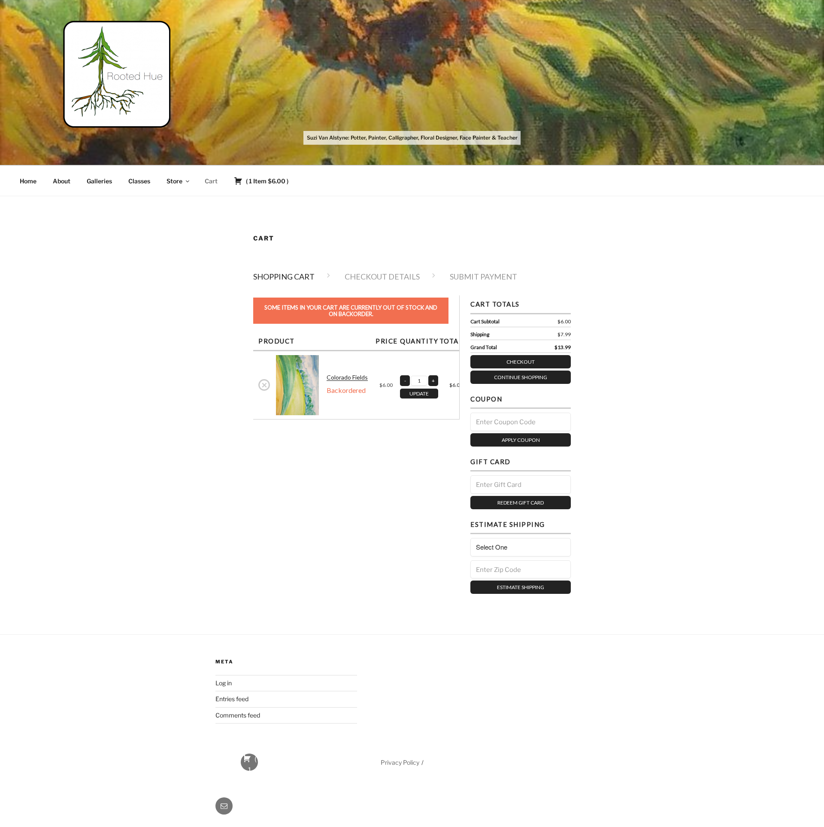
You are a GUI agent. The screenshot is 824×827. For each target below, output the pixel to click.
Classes (139, 181)
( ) (266, 181)
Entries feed (231, 698)
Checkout (520, 362)
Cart (211, 181)
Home (28, 181)
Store (174, 181)
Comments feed (237, 715)
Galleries (99, 181)
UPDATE (419, 393)
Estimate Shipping (520, 587)
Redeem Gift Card (520, 502)
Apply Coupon (521, 440)
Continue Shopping (520, 377)
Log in (223, 683)
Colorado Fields (347, 377)
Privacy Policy (400, 762)
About (61, 181)
